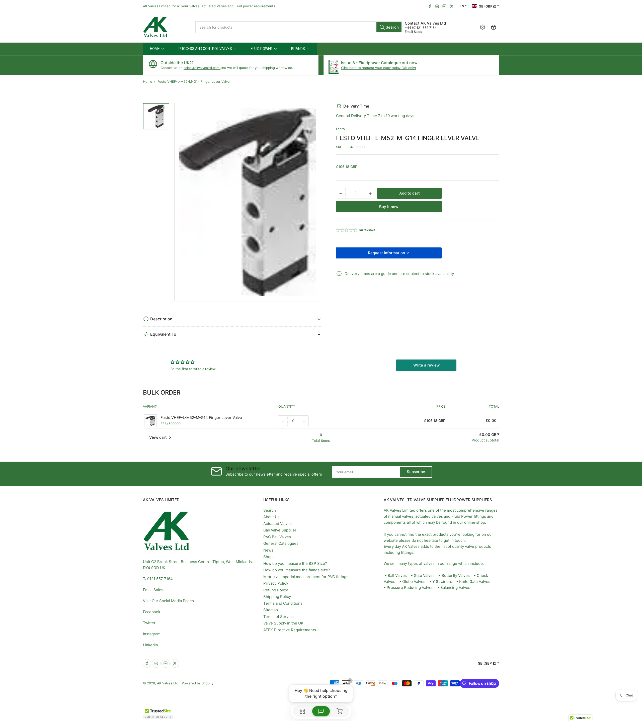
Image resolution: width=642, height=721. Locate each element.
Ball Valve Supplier (279, 530)
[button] (347, 230)
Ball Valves (397, 575)
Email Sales (413, 32)
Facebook (151, 611)
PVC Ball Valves (277, 536)
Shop (268, 556)
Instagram (151, 634)
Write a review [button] (426, 365)
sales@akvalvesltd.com (202, 68)
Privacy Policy (275, 583)
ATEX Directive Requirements (289, 629)
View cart (158, 437)
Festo (340, 129)
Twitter (149, 622)
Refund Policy (275, 590)
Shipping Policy (277, 596)
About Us (271, 516)
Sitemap (270, 609)
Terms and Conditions (282, 603)
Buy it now (388, 206)
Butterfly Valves (456, 575)
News (268, 550)
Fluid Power (462, 516)
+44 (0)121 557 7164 (421, 28)
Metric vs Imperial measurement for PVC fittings (305, 576)
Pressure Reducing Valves (410, 587)
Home (147, 81)
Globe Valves (413, 581)
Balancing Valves (455, 587)
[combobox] (299, 27)
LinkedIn (150, 645)
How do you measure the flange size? (296, 570)
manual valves (400, 516)
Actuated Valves (277, 523)
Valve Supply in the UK (283, 623)
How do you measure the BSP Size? (295, 563)
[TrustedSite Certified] (158, 713)
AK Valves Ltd (167, 683)
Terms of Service (278, 616)
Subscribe (416, 471)
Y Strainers (442, 581)
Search (269, 510)
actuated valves (429, 516)
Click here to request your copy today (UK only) (378, 68)
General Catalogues (280, 543)
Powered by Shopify (197, 683)
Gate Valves (424, 575)
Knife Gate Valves (474, 581)
